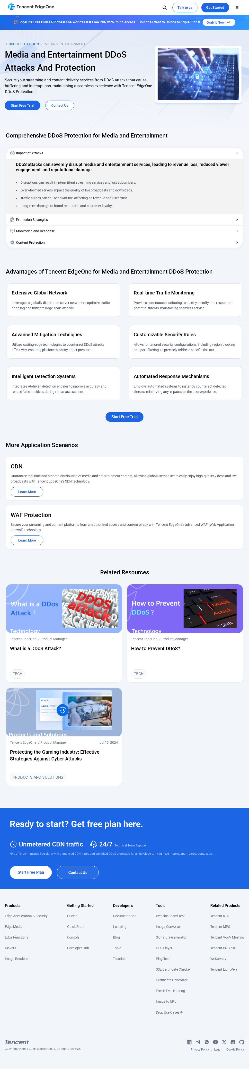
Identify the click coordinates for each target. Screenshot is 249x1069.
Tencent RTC (219, 916)
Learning (119, 927)
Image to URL (166, 1001)
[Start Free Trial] (124, 410)
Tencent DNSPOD (223, 948)
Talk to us (185, 7)
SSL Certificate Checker (173, 969)
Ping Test (163, 959)
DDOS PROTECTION (24, 44)
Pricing (72, 916)
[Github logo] (241, 1042)
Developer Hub (78, 948)
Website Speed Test (170, 916)
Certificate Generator (171, 980)
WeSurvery (218, 959)
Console (73, 937)
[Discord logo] (233, 1042)
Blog (116, 937)
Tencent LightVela (223, 969)
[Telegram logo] (198, 1042)
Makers (10, 948)
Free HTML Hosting (170, 991)
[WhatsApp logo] (206, 1042)
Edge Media (13, 927)
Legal (217, 1050)
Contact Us (77, 872)
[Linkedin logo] (189, 1042)
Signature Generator (171, 937)
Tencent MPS (220, 927)
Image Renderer (17, 959)
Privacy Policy (200, 1050)
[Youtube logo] (215, 1042)
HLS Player (164, 948)
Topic (117, 948)
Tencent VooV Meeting (227, 937)
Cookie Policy (235, 1050)
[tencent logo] (43, 1042)
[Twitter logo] (224, 1042)
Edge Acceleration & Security (26, 916)
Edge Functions (16, 937)
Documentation (124, 916)
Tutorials (119, 959)
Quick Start (75, 927)
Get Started (215, 7)
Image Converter (168, 927)
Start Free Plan (31, 872)
